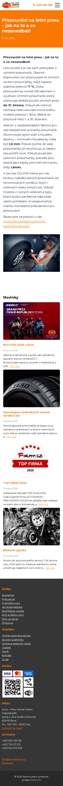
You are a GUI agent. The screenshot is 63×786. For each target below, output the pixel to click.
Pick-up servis (10, 619)
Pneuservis (8, 599)
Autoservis (8, 595)
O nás (5, 659)
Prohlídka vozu (11, 603)
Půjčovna (7, 623)
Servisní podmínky (13, 639)
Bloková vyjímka (14, 550)
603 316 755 (44, 5)
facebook (7, 763)
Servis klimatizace (12, 607)
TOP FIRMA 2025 (15, 483)
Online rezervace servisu (16, 635)
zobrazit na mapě (12, 728)
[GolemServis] (10, 5)
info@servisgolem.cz (14, 759)
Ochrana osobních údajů (16, 643)
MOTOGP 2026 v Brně (18, 344)
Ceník (5, 651)
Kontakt (6, 655)
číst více (14, 366)
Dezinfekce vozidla (13, 611)
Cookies (6, 647)
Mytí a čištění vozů (13, 615)
